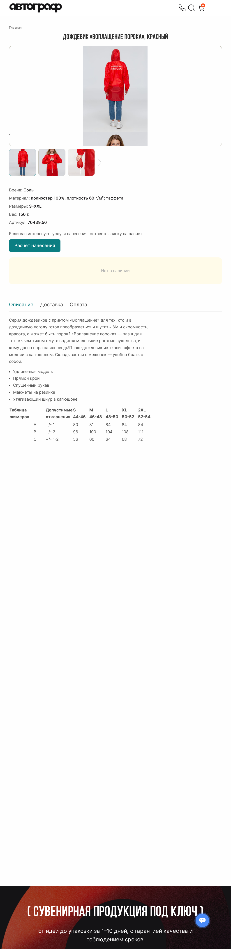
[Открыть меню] (218, 8)
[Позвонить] (182, 8)
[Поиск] (191, 8)
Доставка (51, 304)
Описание (21, 304)
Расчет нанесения (34, 245)
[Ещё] (100, 162)
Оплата (78, 304)
